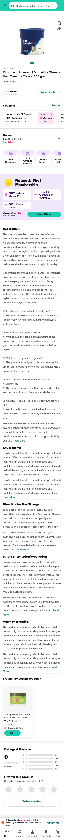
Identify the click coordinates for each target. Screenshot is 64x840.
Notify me (53, 822)
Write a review (32, 801)
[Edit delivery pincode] (59, 138)
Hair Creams (10, 81)
